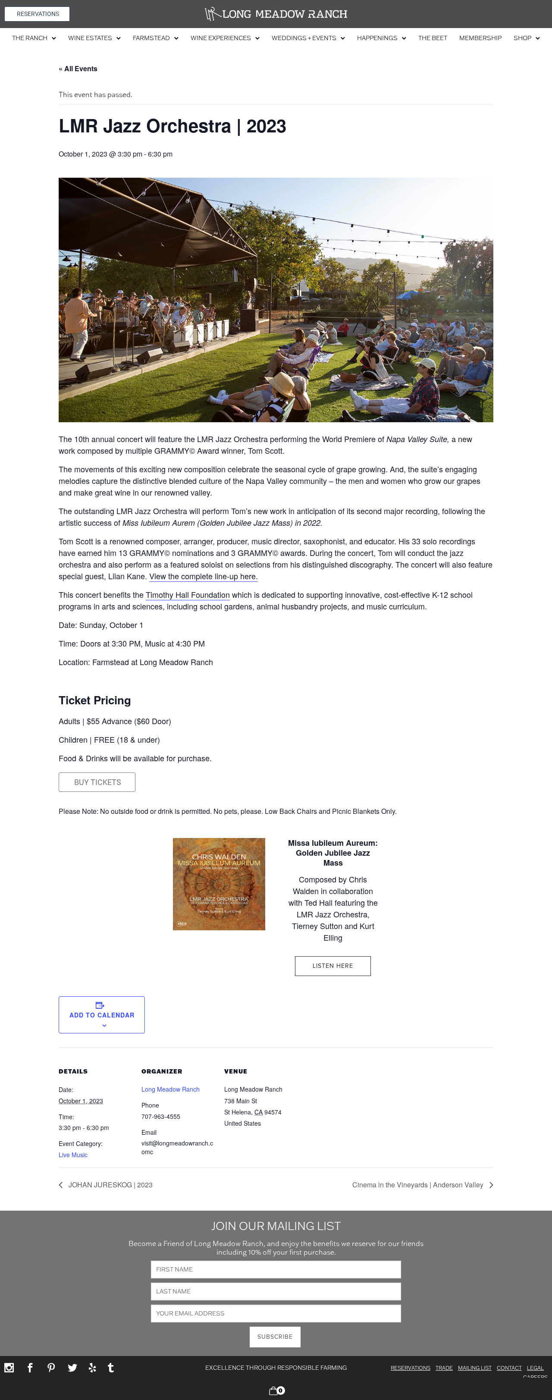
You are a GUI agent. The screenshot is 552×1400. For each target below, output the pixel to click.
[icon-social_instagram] (11, 1368)
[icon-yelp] (95, 1368)
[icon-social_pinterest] (54, 1368)
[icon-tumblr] (111, 1368)
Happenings (377, 38)
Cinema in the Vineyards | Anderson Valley (418, 1185)
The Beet (432, 38)
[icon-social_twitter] (75, 1368)
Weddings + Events (304, 38)
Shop (522, 38)
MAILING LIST (475, 1368)
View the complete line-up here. (203, 575)
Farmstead (151, 38)
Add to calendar (102, 1015)
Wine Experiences (221, 38)
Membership (480, 38)
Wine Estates (90, 38)
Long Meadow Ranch (170, 1089)
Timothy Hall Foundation (188, 594)
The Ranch (29, 38)
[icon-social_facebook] (32, 1368)
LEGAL (535, 1368)
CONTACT (509, 1368)
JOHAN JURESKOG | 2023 (110, 1185)
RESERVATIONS (410, 1368)
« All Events (78, 68)
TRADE (444, 1368)
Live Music (73, 1154)
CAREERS (535, 1377)
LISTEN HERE (333, 966)
